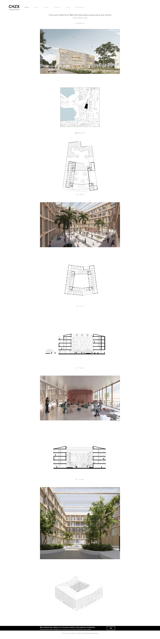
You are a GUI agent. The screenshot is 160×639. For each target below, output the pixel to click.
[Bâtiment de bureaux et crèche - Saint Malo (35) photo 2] (80, 169)
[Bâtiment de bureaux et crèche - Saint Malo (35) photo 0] (80, 51)
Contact (68, 7)
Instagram (81, 7)
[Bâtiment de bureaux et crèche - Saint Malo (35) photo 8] (80, 523)
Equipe (46, 7)
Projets (27, 7)
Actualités (57, 7)
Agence (36, 7)
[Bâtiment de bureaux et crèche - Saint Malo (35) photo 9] (80, 592)
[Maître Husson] (14, 7)
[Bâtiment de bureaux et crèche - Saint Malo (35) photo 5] (80, 342)
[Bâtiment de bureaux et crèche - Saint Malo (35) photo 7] (80, 453)
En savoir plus (80, 23)
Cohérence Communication (91, 633)
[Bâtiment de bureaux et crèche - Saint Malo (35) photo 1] (80, 107)
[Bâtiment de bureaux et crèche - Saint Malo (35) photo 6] (80, 398)
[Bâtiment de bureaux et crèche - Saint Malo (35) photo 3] (80, 224)
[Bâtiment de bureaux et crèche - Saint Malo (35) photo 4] (80, 280)
